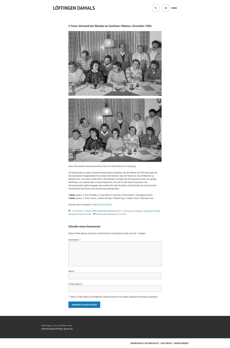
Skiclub (157, 211)
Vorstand (88, 214)
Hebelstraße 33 (114, 211)
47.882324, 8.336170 (101, 204)
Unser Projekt (181, 343)
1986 (94, 211)
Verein (81, 214)
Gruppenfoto (149, 211)
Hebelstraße (102, 211)
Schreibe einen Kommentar (106, 214)
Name (71, 271)
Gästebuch (166, 343)
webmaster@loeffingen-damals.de (57, 328)
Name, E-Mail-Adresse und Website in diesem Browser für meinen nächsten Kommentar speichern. (114, 296)
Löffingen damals (74, 8)
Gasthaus (139, 211)
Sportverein (73, 214)
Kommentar (74, 239)
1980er (88, 211)
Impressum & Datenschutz (145, 343)
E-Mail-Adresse (75, 284)
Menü (174, 8)
